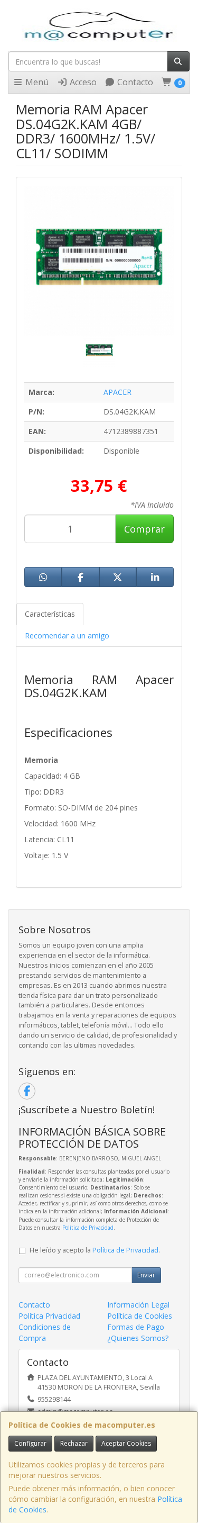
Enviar (146, 1274)
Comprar (144, 528)
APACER (117, 392)
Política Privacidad (49, 1316)
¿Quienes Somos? (137, 1338)
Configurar (30, 1443)
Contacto (134, 82)
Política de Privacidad (88, 1227)
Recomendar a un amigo (67, 635)
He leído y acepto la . (95, 1250)
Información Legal (138, 1305)
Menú (36, 82)
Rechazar (74, 1443)
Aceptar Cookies (126, 1443)
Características (50, 614)
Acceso (82, 82)
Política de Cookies (139, 1316)
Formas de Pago (135, 1327)
